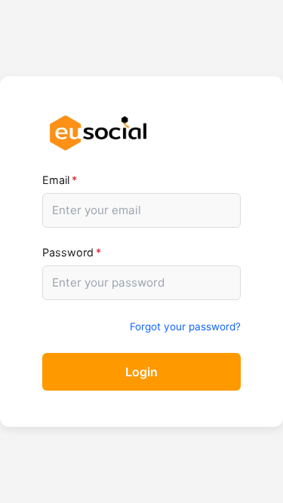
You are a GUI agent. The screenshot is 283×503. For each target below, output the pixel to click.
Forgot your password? (185, 327)
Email (59, 179)
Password (71, 252)
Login (141, 371)
